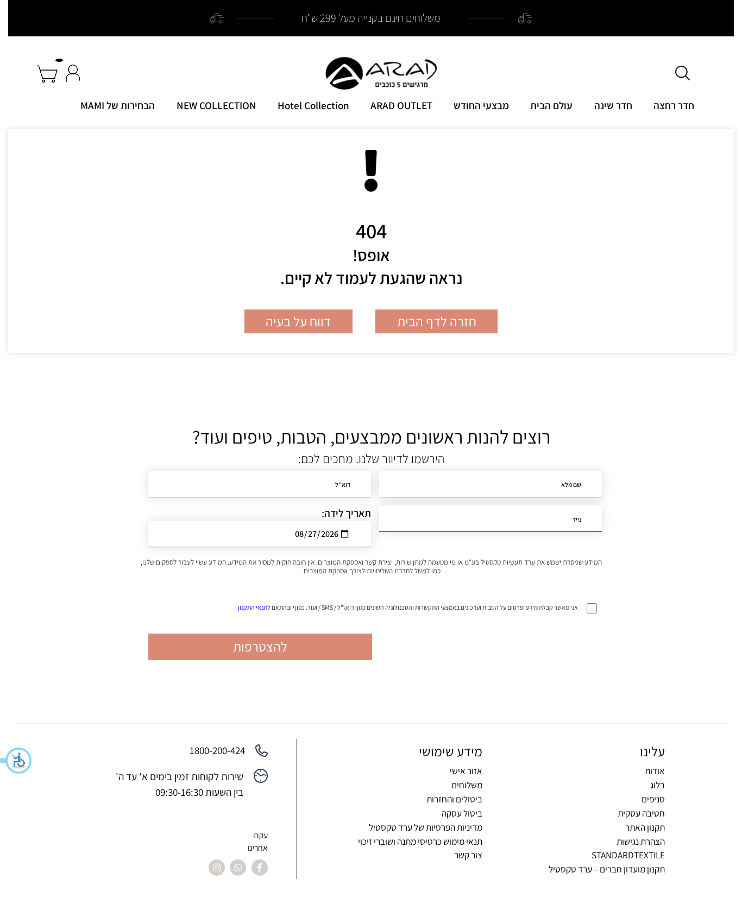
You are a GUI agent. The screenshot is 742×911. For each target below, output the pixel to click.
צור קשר (468, 855)
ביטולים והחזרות (454, 799)
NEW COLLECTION (216, 105)
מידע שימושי (450, 751)
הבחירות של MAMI (117, 105)
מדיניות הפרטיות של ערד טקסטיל (425, 827)
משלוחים (466, 785)
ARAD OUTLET (401, 105)
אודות (655, 770)
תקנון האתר (645, 827)
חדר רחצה (673, 105)
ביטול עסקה (462, 813)
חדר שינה (613, 105)
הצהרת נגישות (641, 841)
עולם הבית (551, 105)
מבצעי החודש (481, 105)
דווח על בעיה (298, 321)
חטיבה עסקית (641, 813)
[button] (16, 760)
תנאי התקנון (252, 607)
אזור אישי (466, 770)
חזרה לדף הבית (436, 321)
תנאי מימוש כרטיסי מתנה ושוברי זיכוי (420, 841)
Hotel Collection (313, 105)
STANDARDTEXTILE (628, 855)
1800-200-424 (217, 750)
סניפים (653, 799)
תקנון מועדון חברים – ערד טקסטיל (607, 869)
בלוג (657, 785)
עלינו (652, 751)
